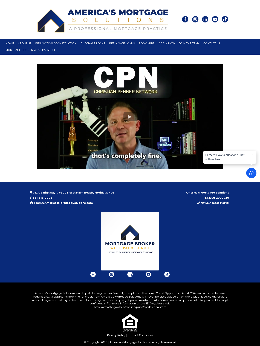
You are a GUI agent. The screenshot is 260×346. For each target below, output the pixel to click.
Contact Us (211, 43)
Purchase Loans (92, 43)
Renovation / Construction (56, 43)
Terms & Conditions (140, 335)
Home (9, 43)
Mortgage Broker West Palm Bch (30, 50)
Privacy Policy (116, 335)
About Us (24, 43)
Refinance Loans (122, 43)
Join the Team (189, 43)
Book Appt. (147, 43)
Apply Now (167, 43)
